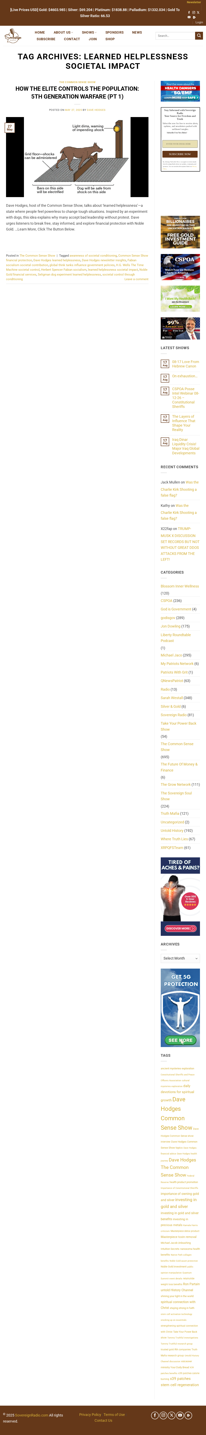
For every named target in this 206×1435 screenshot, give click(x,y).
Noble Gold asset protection (184, 1261)
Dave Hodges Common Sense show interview (180, 1135)
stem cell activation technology (176, 1314)
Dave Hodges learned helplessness (56, 260)
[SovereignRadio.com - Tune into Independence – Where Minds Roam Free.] (14, 36)
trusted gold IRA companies (176, 1349)
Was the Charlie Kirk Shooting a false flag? (180, 488)
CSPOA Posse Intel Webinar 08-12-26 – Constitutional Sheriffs (185, 398)
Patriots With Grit (174, 672)
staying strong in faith (182, 1308)
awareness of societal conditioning (93, 255)
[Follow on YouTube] (189, 17)
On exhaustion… (185, 376)
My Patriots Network (177, 663)
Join (93, 39)
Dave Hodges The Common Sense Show (178, 1167)
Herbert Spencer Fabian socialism (64, 270)
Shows (88, 32)
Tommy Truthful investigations (182, 1337)
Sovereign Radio (174, 715)
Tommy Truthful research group (177, 1343)
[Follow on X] (198, 12)
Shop (110, 39)
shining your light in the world (177, 1296)
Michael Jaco (171, 655)
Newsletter (194, 2)
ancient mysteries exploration (177, 1068)
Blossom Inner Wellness (180, 586)
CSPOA (166, 601)
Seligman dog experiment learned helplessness (69, 274)
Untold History (172, 830)
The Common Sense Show (77, 82)
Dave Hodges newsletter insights (104, 260)
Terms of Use (114, 1414)
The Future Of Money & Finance (179, 767)
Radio (165, 689)
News (137, 32)
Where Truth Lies (174, 839)
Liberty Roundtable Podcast (176, 638)
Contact (72, 39)
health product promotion (184, 1182)
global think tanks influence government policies (82, 265)
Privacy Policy (90, 1414)
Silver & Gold (171, 706)
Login (199, 22)
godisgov (168, 618)
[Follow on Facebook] (189, 12)
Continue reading (77, 239)
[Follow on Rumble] (194, 17)
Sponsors (114, 32)
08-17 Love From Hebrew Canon (185, 364)
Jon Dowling (170, 626)
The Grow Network (176, 784)
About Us (62, 32)
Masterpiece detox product (185, 1231)
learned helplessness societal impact (113, 270)
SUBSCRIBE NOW (180, 153)
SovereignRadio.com (31, 1415)
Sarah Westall (172, 698)
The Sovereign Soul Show (176, 796)
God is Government (176, 609)
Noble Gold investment (173, 1266)
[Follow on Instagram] (193, 12)
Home (40, 32)
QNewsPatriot (172, 681)
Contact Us (103, 1420)
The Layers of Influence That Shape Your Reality (183, 423)
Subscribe (46, 39)
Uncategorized (172, 822)
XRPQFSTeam (172, 848)
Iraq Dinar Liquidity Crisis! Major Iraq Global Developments (185, 446)
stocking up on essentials (173, 1320)
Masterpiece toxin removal (179, 1237)
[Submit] (199, 35)
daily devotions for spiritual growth (177, 1093)
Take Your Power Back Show (178, 726)
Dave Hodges (96, 109)
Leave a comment (136, 279)
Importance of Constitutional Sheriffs (179, 1188)
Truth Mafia (170, 813)
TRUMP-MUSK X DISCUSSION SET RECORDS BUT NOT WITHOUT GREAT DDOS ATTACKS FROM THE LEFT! (180, 544)
